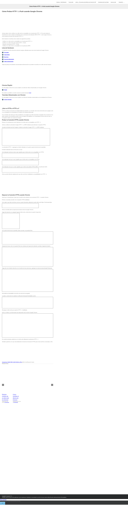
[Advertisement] (27, 22)
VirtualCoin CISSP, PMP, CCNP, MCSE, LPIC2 (12, 362)
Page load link (3, 499)
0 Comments (6, 402)
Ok (2, 503)
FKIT (30, 92)
